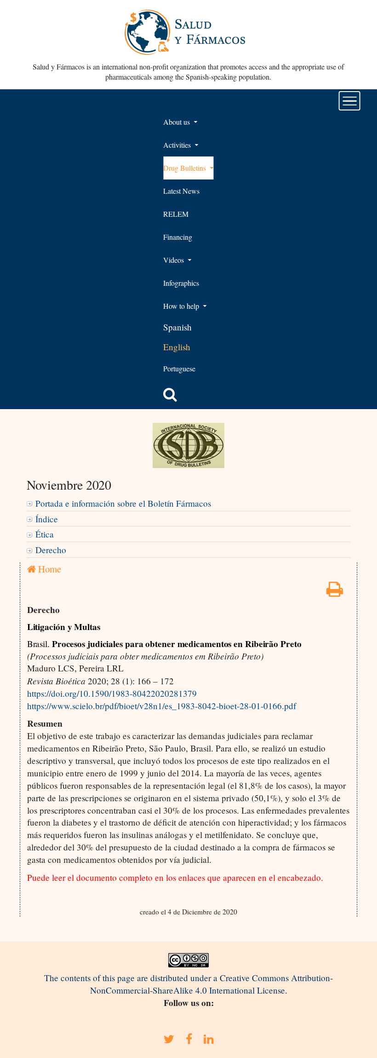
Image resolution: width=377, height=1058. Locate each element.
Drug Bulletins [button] (185, 168)
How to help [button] (182, 306)
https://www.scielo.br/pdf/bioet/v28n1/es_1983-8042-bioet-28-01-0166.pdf (161, 705)
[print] (334, 592)
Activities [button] (178, 145)
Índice (46, 519)
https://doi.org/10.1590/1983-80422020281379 (112, 693)
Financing (177, 237)
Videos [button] (174, 260)
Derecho (50, 549)
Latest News (181, 191)
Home (48, 568)
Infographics (181, 283)
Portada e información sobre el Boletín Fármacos (123, 503)
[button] (170, 394)
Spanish (177, 327)
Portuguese (179, 368)
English (176, 347)
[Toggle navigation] (349, 100)
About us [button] (177, 122)
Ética (44, 534)
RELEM (175, 214)
